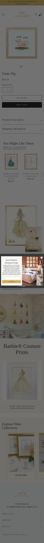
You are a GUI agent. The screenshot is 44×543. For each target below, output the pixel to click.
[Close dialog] (42, 258)
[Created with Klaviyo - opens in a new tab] (22, 286)
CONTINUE (11, 281)
